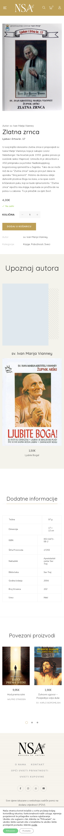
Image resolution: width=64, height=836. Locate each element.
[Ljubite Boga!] (32, 402)
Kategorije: (8, 244)
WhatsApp (36, 788)
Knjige (26, 244)
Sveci (47, 244)
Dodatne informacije (32, 498)
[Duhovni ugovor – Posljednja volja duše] (48, 666)
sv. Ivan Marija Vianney (35, 237)
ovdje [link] (34, 824)
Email (44, 788)
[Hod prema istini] (16, 666)
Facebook (20, 788)
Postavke (26, 831)
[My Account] (60, 7)
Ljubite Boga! (32, 455)
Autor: (5, 237)
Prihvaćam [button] (10, 831)
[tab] (32, 499)
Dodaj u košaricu (19, 226)
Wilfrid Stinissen (16, 699)
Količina (8, 214)
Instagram (28, 788)
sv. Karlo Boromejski (48, 702)
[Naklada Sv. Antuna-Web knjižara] (24, 8)
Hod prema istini (16, 694)
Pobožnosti (37, 244)
